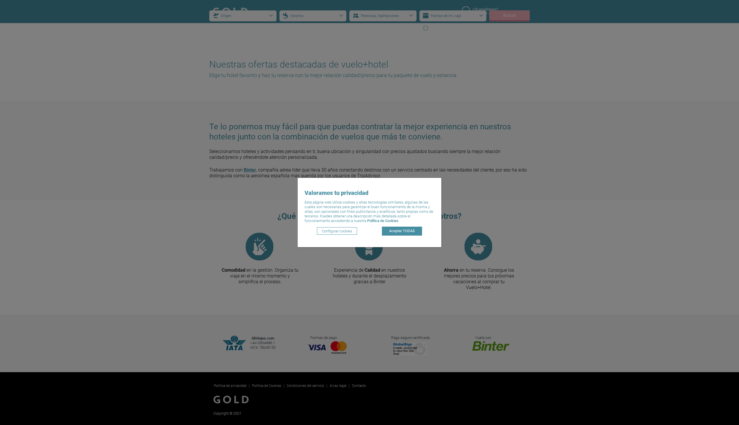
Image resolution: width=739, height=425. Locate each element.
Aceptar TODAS (402, 231)
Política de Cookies (382, 221)
